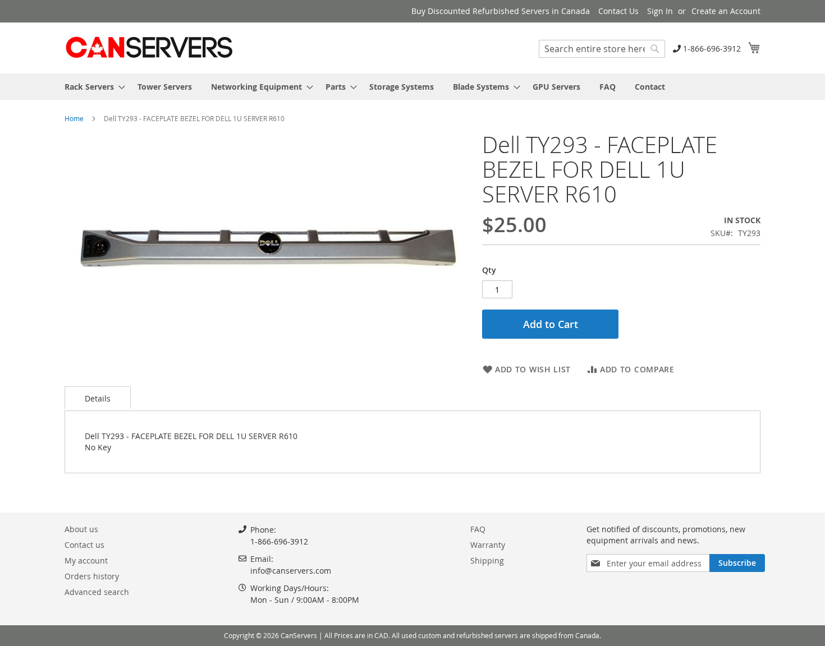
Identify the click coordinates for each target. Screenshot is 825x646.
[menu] (412, 86)
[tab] (98, 397)
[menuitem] (91, 86)
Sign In (660, 11)
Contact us (84, 544)
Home (74, 118)
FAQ (477, 529)
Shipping (487, 560)
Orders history (92, 576)
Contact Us (618, 11)
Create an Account (725, 11)
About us (81, 529)
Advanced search (97, 592)
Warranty (487, 544)
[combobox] (602, 49)
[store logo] (149, 47)
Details (98, 398)
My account (86, 560)
